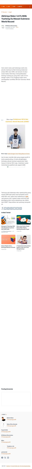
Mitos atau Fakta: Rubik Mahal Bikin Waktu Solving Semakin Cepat (23, 228)
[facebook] (5, 208)
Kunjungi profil (12, 419)
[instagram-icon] (8, 458)
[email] (20, 208)
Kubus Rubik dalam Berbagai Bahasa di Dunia (8, 246)
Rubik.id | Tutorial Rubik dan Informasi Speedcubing (18, 466)
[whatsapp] (11, 208)
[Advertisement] (16, 47)
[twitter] (8, 208)
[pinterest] (17, 208)
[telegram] (14, 208)
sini (27, 196)
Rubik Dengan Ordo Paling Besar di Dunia (18, 153)
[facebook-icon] (2, 458)
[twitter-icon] (5, 458)
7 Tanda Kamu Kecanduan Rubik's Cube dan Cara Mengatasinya (24, 247)
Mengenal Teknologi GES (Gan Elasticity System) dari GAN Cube (8, 228)
